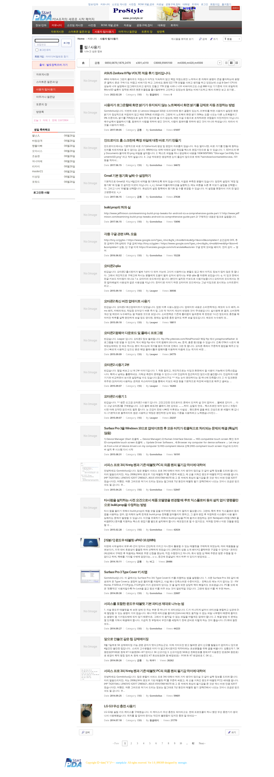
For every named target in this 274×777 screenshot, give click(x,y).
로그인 (204, 4)
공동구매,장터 (173, 4)
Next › (202, 743)
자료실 (160, 4)
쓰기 (215, 38)
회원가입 (215, 4)
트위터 (195, 4)
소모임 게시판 (119, 4)
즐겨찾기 (226, 4)
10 (181, 743)
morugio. (182, 762)
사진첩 (132, 4)
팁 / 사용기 (92, 47)
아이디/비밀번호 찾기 (57, 56)
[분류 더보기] (219, 63)
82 (193, 743)
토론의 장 (146, 31)
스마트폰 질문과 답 (79, 31)
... (187, 743)
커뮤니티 (105, 4)
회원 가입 (39, 56)
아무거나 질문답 (127, 31)
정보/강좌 (93, 4)
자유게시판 (57, 31)
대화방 (186, 4)
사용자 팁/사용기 (104, 31)
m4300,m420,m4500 (190, 63)
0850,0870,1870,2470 (118, 63)
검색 (204, 38)
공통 (97, 63)
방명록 (161, 31)
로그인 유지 (45, 49)
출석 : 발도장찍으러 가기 (53, 64)
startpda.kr (121, 762)
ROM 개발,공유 (146, 4)
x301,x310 (142, 63)
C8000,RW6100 (163, 63)
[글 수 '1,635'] (84, 63)
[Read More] (159, 83)
